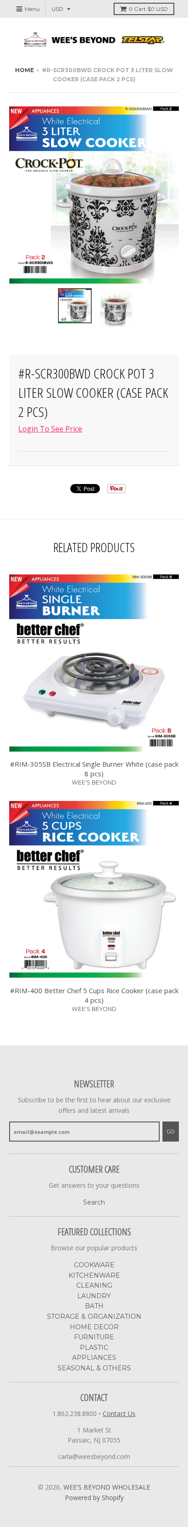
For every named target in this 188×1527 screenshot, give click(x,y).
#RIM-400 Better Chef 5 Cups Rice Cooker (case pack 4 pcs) (94, 995)
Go (170, 1131)
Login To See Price (50, 429)
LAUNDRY (94, 1296)
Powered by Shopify (94, 1497)
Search (94, 1202)
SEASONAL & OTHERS (94, 1368)
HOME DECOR (94, 1327)
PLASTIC (94, 1347)
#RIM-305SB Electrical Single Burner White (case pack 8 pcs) (94, 768)
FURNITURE (94, 1337)
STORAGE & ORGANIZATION (94, 1316)
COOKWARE (94, 1265)
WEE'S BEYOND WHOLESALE (106, 1487)
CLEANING (94, 1285)
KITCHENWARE (94, 1275)
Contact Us (119, 1413)
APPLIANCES (94, 1357)
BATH (94, 1306)
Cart (148, 8)
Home (24, 70)
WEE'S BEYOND (94, 782)
